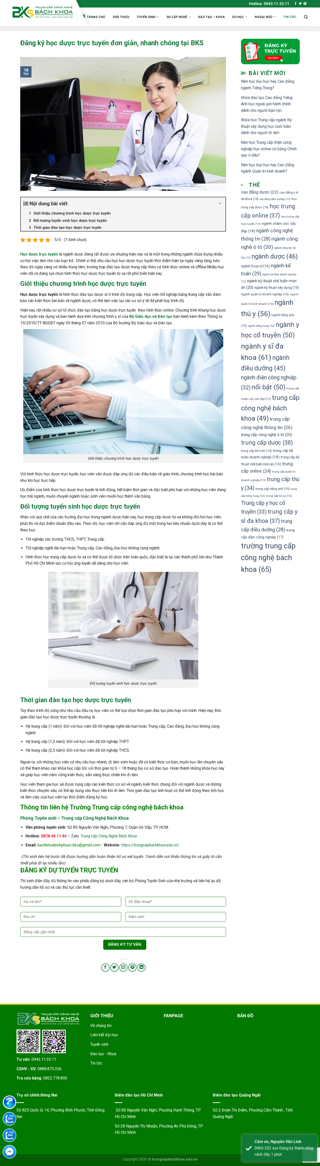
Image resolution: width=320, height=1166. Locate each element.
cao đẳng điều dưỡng (275, 199)
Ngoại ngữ (263, 17)
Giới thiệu (121, 17)
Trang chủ (96, 17)
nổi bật (269, 387)
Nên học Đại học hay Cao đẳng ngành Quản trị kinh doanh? (267, 168)
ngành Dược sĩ (255, 266)
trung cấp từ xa (279, 496)
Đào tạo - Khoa (103, 1053)
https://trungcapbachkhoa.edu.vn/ (150, 845)
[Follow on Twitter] (300, 4)
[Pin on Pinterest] (132, 967)
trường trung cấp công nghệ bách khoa (268, 558)
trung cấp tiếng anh (273, 489)
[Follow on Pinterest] (305, 4)
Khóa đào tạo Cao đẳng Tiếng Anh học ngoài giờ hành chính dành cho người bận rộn (266, 104)
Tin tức (290, 17)
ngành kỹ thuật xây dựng (276, 288)
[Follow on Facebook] (295, 4)
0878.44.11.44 (53, 836)
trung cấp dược (267, 442)
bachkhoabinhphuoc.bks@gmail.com (69, 845)
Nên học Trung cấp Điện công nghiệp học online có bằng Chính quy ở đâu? (269, 149)
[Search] (306, 17)
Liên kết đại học (104, 1034)
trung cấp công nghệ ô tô (266, 434)
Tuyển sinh (146, 17)
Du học (238, 17)
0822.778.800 (55, 1078)
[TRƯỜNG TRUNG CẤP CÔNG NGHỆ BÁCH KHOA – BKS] (42, 12)
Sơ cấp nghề (177, 17)
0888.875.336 (50, 1068)
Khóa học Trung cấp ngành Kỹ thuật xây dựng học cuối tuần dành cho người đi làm (266, 126)
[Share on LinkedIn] (141, 967)
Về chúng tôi (101, 1025)
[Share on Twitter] (114, 967)
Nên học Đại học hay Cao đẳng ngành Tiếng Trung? (267, 84)
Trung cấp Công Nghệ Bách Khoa (108, 836)
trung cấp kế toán (256, 451)
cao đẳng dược (259, 192)
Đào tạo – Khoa (211, 17)
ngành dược (275, 256)
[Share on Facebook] (105, 967)
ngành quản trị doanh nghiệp (265, 294)
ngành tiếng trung (261, 326)
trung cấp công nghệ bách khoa (270, 408)
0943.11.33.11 (44, 1059)
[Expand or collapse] (220, 203)
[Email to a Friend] (123, 967)
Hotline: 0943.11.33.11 (269, 4)
